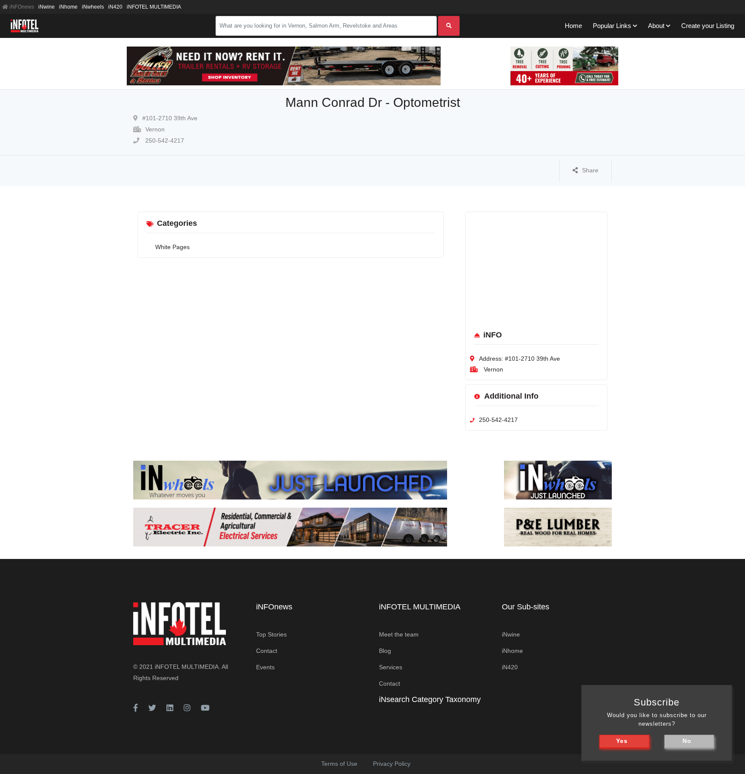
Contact (266, 650)
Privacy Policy (391, 763)
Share (590, 170)
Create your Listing (707, 25)
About (656, 25)
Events (265, 667)
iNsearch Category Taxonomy (430, 699)
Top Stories (271, 634)
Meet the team (399, 634)
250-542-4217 (164, 140)
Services (390, 667)
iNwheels (93, 7)
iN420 (115, 7)
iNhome (68, 7)
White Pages (172, 246)
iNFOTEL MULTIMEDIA (154, 7)
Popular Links (612, 25)
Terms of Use (339, 763)
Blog (385, 650)
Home (573, 25)
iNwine (46, 7)
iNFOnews (21, 7)
